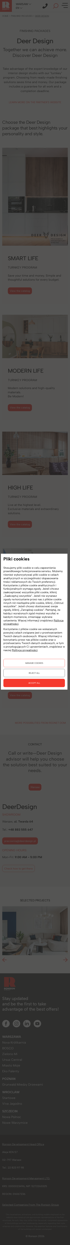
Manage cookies (34, 663)
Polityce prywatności (25, 650)
